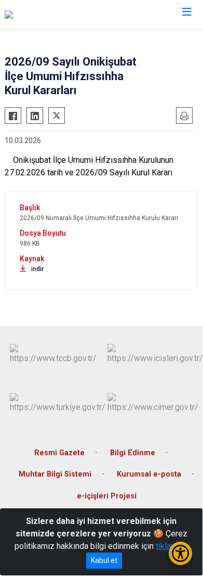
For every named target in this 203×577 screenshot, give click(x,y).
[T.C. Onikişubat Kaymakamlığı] (57, 14)
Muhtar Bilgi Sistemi (55, 474)
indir (37, 269)
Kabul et (104, 560)
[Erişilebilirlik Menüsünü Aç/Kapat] (180, 553)
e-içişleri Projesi (107, 496)
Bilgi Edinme (132, 452)
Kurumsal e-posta (149, 474)
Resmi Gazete (59, 452)
